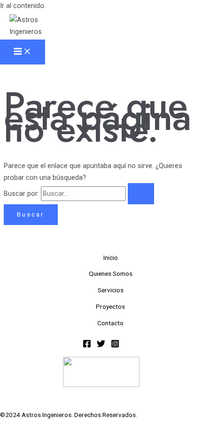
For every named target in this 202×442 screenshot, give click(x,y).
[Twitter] (101, 345)
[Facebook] (87, 345)
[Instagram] (115, 345)
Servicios (111, 290)
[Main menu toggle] (22, 52)
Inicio (110, 257)
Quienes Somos (110, 273)
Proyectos (110, 306)
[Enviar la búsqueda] (141, 193)
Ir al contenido (22, 5)
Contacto (110, 323)
